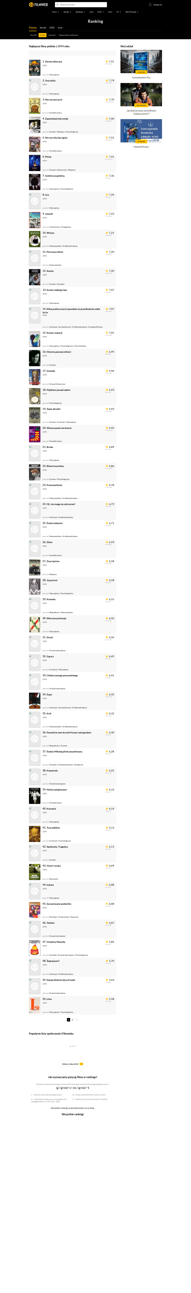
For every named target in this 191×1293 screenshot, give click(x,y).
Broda (50, 447)
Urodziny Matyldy (56, 941)
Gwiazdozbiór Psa (141, 77)
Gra (47, 194)
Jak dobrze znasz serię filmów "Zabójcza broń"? (141, 112)
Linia (49, 999)
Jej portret (52, 580)
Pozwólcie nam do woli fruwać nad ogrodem (69, 732)
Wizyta (50, 232)
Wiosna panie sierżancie (59, 428)
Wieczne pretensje (56, 618)
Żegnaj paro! (53, 960)
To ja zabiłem (53, 827)
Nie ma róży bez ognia (56, 137)
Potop (48, 156)
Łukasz (50, 884)
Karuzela (51, 808)
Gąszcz (50, 656)
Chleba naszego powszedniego (62, 675)
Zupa (49, 694)
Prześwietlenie (54, 485)
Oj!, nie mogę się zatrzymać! (61, 504)
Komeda (51, 599)
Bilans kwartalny (55, 466)
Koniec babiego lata (57, 289)
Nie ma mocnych (53, 99)
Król (49, 713)
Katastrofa (52, 770)
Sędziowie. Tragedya (57, 846)
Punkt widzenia (54, 523)
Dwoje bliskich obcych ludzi (61, 979)
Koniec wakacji (54, 332)
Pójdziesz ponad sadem (58, 389)
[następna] (76, 1020)
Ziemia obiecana (53, 61)
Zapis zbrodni (53, 408)
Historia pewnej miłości (59, 351)
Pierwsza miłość (55, 251)
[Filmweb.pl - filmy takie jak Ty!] (38, 4)
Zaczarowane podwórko (59, 903)
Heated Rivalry (141, 146)
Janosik (49, 213)
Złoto (49, 542)
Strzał (50, 637)
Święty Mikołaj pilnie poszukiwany (64, 751)
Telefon (50, 922)
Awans (50, 270)
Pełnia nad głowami (57, 789)
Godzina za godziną (54, 175)
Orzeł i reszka (54, 865)
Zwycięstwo (53, 561)
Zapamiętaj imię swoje (56, 118)
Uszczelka (50, 80)
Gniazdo (51, 370)
